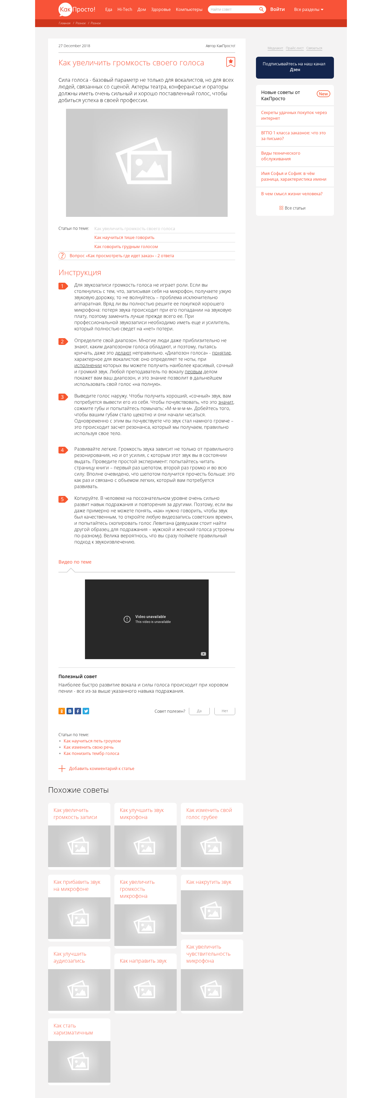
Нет (225, 710)
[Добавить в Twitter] (86, 711)
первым (193, 371)
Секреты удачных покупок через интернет (294, 115)
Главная (64, 23)
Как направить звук (143, 960)
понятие (221, 353)
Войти (277, 9)
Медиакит (275, 48)
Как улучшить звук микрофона (142, 813)
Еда (108, 9)
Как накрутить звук (208, 881)
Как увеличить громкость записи (75, 813)
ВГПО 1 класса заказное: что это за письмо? (293, 135)
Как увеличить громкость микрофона (137, 888)
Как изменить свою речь (89, 747)
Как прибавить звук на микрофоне (77, 885)
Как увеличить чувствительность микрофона (208, 953)
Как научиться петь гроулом (92, 741)
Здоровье (161, 9)
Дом (141, 9)
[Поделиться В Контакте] (70, 711)
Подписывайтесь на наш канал (294, 66)
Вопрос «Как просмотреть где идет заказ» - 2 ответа (122, 255)
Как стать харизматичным (73, 1029)
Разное (80, 23)
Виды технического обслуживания (280, 156)
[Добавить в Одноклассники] (61, 711)
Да (199, 710)
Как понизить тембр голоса (91, 753)
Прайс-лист (295, 48)
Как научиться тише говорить (124, 237)
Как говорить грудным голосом (126, 246)
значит (225, 402)
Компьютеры (189, 9)
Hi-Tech (124, 9)
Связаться (314, 48)
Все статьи (295, 208)
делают (123, 353)
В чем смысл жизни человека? (291, 194)
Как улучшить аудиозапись (70, 957)
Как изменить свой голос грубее (209, 813)
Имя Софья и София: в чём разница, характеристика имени (293, 176)
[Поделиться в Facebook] (78, 711)
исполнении (88, 365)
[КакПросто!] (76, 9)
